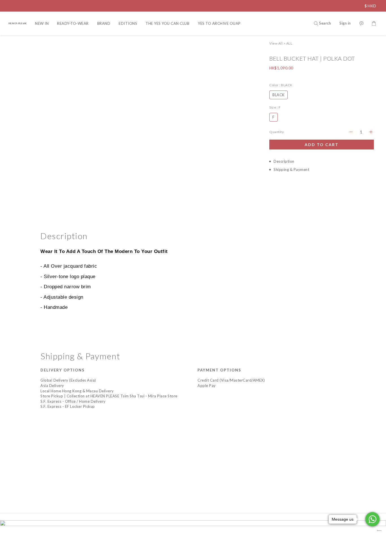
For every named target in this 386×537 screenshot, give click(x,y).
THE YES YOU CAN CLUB (167, 23)
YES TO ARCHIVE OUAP (219, 23)
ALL (289, 43)
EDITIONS (128, 23)
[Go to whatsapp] (372, 519)
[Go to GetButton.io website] (372, 530)
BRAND (103, 23)
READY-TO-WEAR (73, 23)
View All (276, 43)
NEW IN (42, 23)
